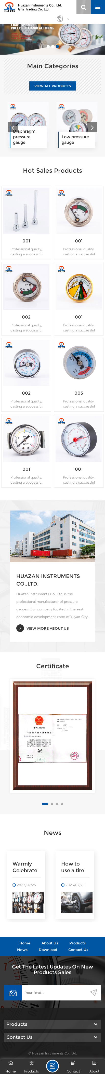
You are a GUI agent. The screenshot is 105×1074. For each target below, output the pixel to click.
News (22, 949)
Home (24, 943)
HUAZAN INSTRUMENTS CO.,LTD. (48, 580)
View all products (52, 86)
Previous (13, 127)
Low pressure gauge (26, 139)
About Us (50, 943)
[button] (24, 35)
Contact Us (78, 949)
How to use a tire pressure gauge (23, 867)
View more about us (48, 628)
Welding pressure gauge (70, 137)
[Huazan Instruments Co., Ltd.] (33, 7)
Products (77, 943)
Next (92, 127)
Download (48, 949)
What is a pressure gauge (72, 867)
